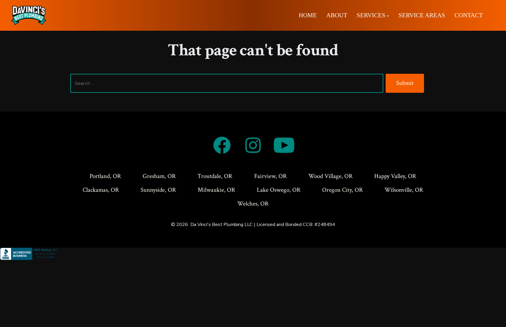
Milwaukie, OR (216, 190)
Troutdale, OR (215, 176)
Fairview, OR (270, 176)
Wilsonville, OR (403, 190)
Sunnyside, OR (158, 190)
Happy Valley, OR (395, 176)
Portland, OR (105, 176)
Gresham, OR (159, 176)
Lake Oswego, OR (279, 190)
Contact (468, 15)
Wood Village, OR (330, 176)
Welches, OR (253, 204)
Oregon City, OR (342, 190)
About (336, 15)
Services (371, 15)
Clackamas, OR (101, 190)
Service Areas (422, 15)
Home (308, 15)
